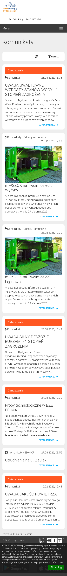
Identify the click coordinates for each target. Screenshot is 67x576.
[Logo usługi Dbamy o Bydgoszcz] (33, 7)
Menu (6, 28)
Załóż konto (33, 19)
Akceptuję (56, 567)
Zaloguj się (16, 19)
